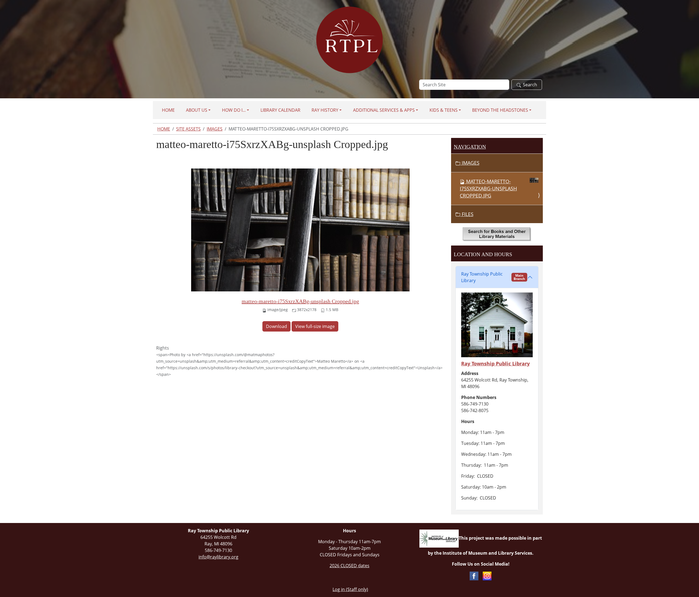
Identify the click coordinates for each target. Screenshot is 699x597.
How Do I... (234, 110)
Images (215, 129)
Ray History (325, 110)
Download (276, 326)
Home (168, 110)
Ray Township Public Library (493, 277)
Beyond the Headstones (500, 110)
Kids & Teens (444, 110)
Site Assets (188, 129)
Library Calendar (280, 110)
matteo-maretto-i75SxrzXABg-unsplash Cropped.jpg (300, 301)
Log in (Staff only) (350, 589)
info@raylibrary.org (218, 557)
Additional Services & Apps (384, 110)
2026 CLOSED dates (349, 566)
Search (530, 85)
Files (466, 214)
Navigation (470, 147)
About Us (196, 110)
